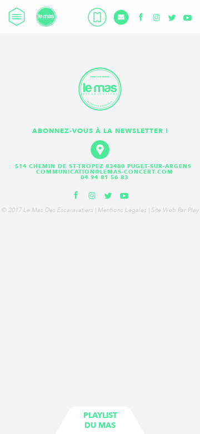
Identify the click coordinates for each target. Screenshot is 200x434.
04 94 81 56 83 (104, 177)
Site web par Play (175, 210)
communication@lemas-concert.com (104, 172)
